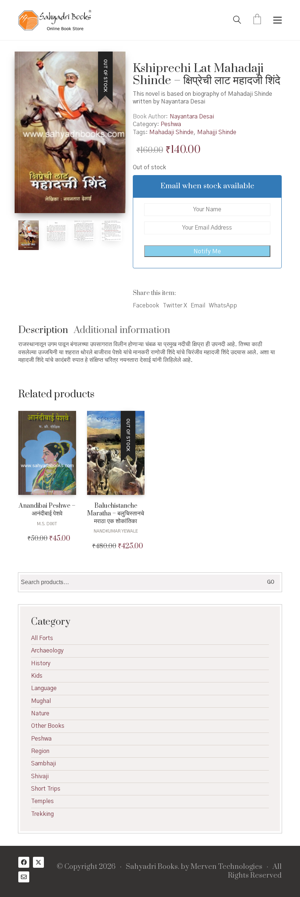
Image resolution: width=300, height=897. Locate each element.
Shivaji (40, 776)
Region (40, 751)
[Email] (23, 876)
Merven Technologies (226, 867)
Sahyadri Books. (152, 867)
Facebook (146, 306)
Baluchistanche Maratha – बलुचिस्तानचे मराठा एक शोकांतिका (115, 513)
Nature (40, 713)
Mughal (41, 701)
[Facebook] (23, 862)
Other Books (47, 726)
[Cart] (257, 20)
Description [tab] (43, 330)
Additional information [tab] (122, 330)
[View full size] (27, 63)
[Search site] (237, 21)
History (40, 663)
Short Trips (45, 789)
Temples (42, 801)
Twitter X (175, 306)
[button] (277, 20)
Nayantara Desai (192, 117)
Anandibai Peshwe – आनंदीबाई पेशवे (47, 510)
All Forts (42, 638)
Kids (36, 676)
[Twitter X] (38, 862)
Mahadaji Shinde (171, 132)
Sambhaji (43, 764)
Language (44, 688)
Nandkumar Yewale (116, 531)
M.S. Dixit (47, 524)
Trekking (42, 814)
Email (198, 306)
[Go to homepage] (54, 20)
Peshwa (171, 124)
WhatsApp (223, 306)
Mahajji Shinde (216, 132)
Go (270, 582)
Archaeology (47, 651)
